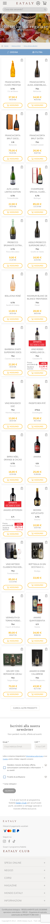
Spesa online (16, 46)
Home (6, 46)
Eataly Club (21, 802)
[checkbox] (4, 767)
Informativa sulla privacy (34, 756)
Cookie (5, 759)
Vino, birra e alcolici (30, 46)
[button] (38, 3)
